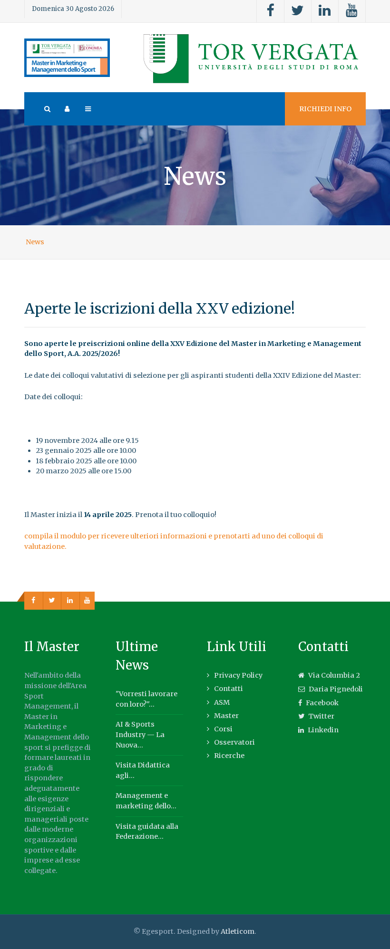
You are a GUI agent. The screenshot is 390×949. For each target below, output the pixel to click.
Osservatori (234, 742)
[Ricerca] (46, 108)
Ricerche (229, 755)
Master (226, 715)
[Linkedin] (325, 11)
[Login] (67, 108)
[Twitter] (298, 11)
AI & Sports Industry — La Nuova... (140, 734)
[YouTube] (352, 11)
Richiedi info (325, 109)
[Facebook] (270, 11)
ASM (222, 702)
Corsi (223, 729)
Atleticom (237, 931)
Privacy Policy (238, 675)
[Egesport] (67, 57)
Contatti (228, 688)
